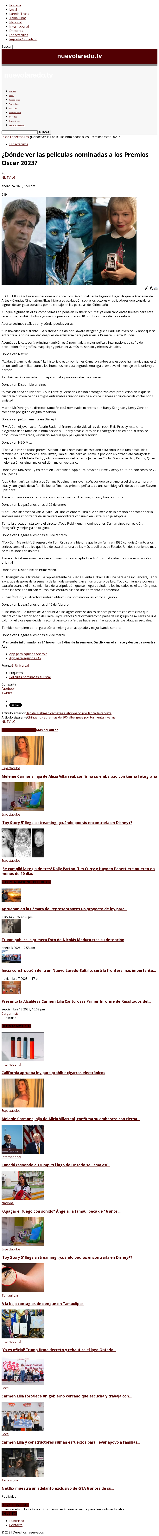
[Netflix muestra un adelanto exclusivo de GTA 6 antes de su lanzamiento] (23, 1476)
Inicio (5, 137)
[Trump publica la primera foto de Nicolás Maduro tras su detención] (11, 931)
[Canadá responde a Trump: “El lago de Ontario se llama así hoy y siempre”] (23, 1153)
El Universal (20, 665)
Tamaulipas (17, 18)
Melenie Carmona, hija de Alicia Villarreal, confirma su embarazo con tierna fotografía (79, 776)
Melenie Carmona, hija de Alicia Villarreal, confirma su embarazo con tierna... (71, 1118)
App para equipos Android (28, 654)
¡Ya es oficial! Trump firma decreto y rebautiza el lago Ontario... (59, 1349)
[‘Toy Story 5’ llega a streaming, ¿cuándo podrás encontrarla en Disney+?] (23, 810)
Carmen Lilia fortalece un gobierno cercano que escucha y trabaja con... (67, 1396)
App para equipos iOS (25, 658)
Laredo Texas (19, 14)
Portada (15, 5)
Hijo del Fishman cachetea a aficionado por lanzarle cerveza (68, 713)
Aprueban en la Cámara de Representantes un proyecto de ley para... (64, 908)
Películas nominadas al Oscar (30, 677)
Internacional (19, 26)
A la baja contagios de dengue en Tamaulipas (43, 1303)
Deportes (16, 31)
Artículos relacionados (19, 730)
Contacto (15, 1525)
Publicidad (16, 1521)
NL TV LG (8, 177)
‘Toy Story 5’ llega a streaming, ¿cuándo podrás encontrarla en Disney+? (67, 822)
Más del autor (47, 730)
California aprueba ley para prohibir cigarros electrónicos (53, 1072)
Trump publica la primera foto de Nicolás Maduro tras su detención (63, 939)
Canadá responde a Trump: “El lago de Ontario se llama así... (56, 1164)
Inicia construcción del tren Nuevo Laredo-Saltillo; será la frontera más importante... (79, 970)
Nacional (15, 22)
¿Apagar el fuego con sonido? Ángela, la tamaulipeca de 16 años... (61, 1211)
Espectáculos (18, 35)
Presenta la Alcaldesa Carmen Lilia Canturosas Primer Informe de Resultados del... (76, 1001)
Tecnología (10, 1480)
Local (13, 9)
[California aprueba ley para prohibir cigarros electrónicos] (23, 1060)
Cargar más (10, 1013)
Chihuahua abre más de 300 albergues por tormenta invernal (71, 717)
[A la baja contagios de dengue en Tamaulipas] (23, 1291)
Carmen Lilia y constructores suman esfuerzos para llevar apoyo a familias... (71, 1442)
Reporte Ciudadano (23, 39)
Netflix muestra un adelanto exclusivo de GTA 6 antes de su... (58, 1488)
